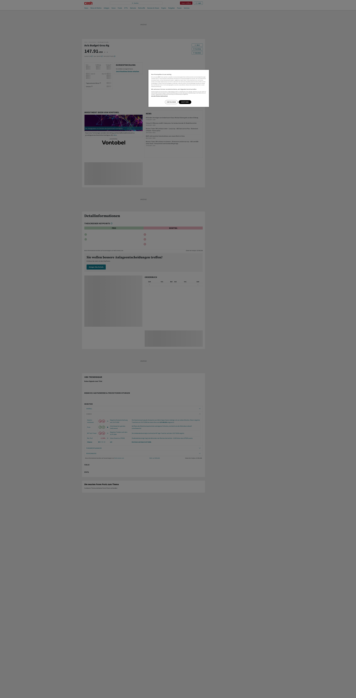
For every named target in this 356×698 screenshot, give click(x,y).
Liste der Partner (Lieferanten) (159, 96)
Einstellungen (171, 102)
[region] (178, 88)
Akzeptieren (185, 102)
